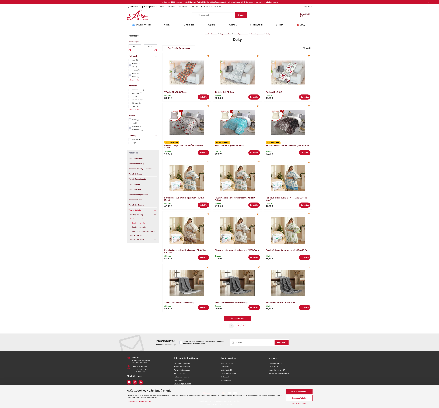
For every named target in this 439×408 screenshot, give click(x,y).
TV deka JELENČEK (274, 92)
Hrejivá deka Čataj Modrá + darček (230, 145)
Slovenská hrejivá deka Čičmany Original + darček (287, 145)
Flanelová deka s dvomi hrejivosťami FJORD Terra (237, 250)
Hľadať (241, 15)
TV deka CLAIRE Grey (224, 92)
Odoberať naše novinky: (166, 345)
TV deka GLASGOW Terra (175, 92)
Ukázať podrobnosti (299, 403)
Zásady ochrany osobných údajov (139, 401)
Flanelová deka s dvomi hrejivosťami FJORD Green (288, 250)
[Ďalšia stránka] (243, 325)
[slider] (130, 50)
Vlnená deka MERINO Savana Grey (179, 303)
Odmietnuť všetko (299, 398)
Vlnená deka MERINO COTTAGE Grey (231, 303)
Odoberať (281, 342)
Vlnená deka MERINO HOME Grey (280, 303)
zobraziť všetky (134, 80)
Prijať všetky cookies (299, 392)
